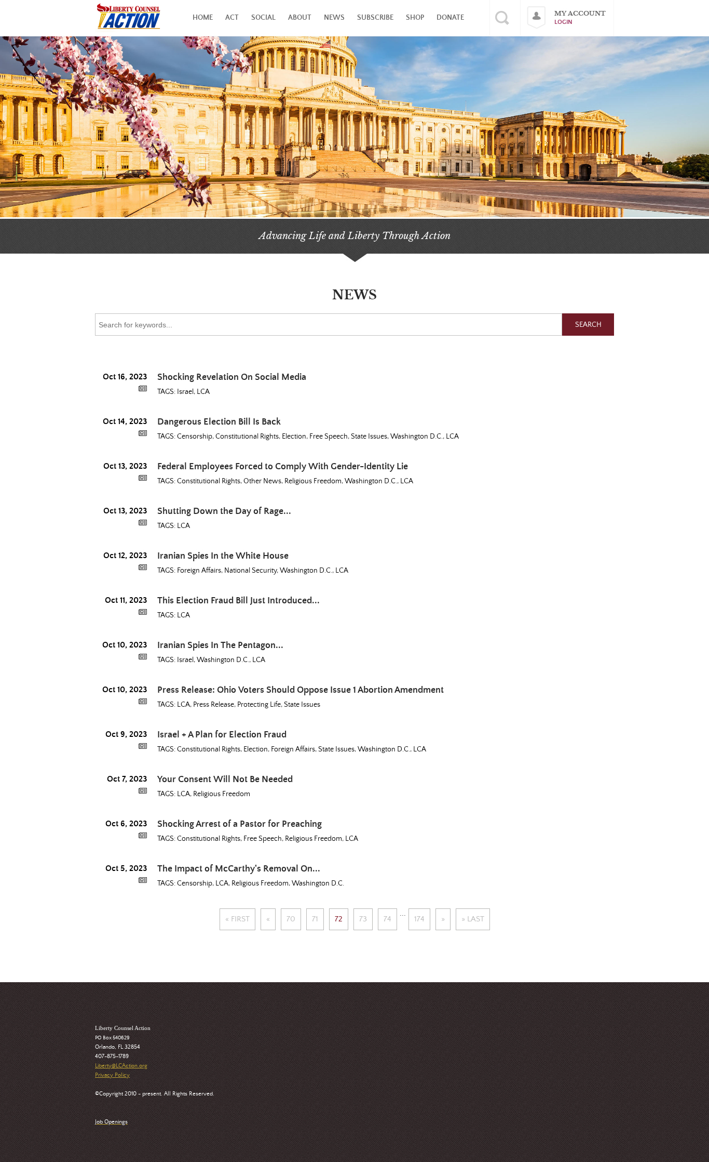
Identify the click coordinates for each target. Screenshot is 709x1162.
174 (419, 919)
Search (588, 325)
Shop (415, 18)
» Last (472, 919)
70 (291, 919)
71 (315, 919)
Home (203, 18)
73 (363, 919)
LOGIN (563, 22)
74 (387, 919)
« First (237, 919)
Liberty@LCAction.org (121, 1066)
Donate (450, 18)
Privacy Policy (112, 1075)
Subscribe (375, 18)
